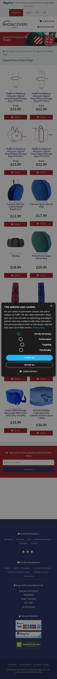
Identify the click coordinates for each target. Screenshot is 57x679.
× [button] (51, 306)
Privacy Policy (39, 327)
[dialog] (28, 339)
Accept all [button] (29, 357)
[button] (28, 371)
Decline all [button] (29, 365)
